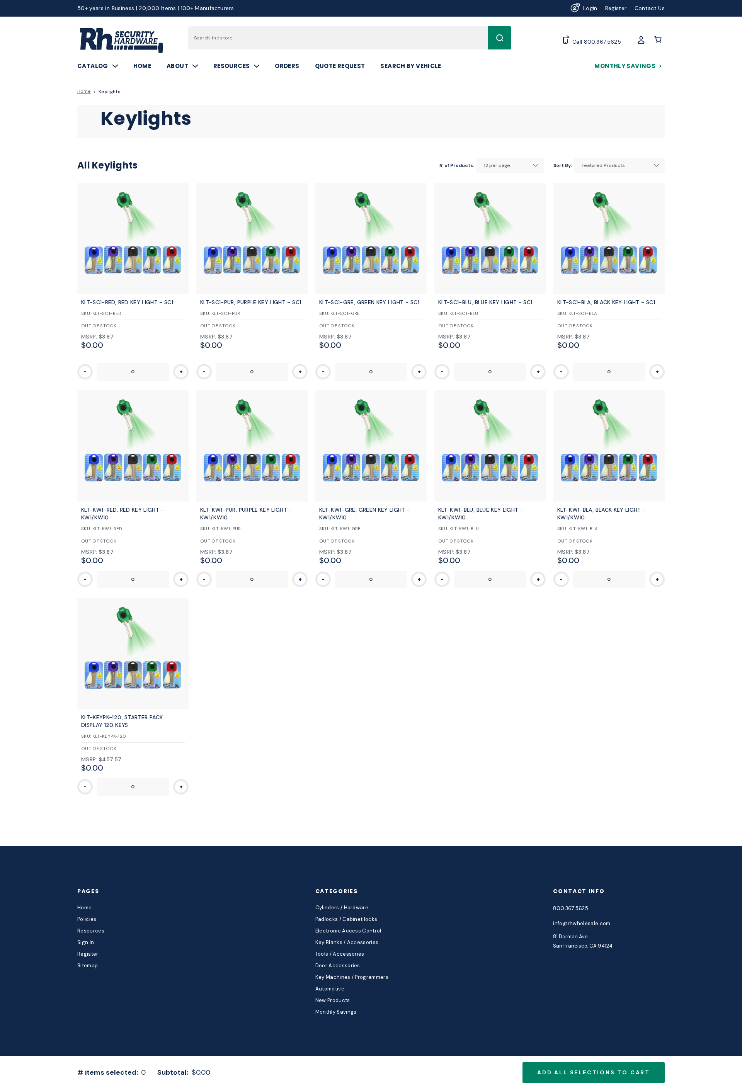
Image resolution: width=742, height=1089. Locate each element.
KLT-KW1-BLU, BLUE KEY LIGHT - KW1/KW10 (480, 513)
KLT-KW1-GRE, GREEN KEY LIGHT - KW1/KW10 (364, 513)
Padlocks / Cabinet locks (346, 919)
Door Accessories (337, 965)
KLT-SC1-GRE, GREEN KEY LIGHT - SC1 (369, 302)
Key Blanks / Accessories (347, 942)
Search (499, 37)
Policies (87, 919)
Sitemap (87, 965)
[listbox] (510, 165)
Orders (287, 66)
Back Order (132, 250)
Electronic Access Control (348, 930)
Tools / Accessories (339, 954)
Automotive (329, 988)
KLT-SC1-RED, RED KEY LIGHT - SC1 (127, 302)
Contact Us (650, 8)
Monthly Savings (624, 66)
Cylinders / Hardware (342, 907)
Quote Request (340, 66)
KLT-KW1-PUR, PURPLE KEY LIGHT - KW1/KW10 (246, 513)
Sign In (85, 942)
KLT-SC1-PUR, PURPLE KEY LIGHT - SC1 (250, 302)
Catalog (92, 66)
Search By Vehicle (410, 66)
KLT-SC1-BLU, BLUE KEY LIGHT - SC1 (485, 302)
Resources (231, 66)
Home (142, 66)
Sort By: (562, 165)
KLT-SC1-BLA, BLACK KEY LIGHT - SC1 (606, 302)
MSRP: (89, 336)
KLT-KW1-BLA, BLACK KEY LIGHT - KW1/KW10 (601, 513)
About (177, 66)
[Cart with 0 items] (659, 39)
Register (616, 8)
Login (590, 8)
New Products (332, 1000)
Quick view (133, 227)
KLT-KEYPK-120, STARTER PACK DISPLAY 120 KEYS (122, 721)
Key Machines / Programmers (351, 977)
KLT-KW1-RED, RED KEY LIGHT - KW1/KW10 (122, 513)
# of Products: (456, 165)
